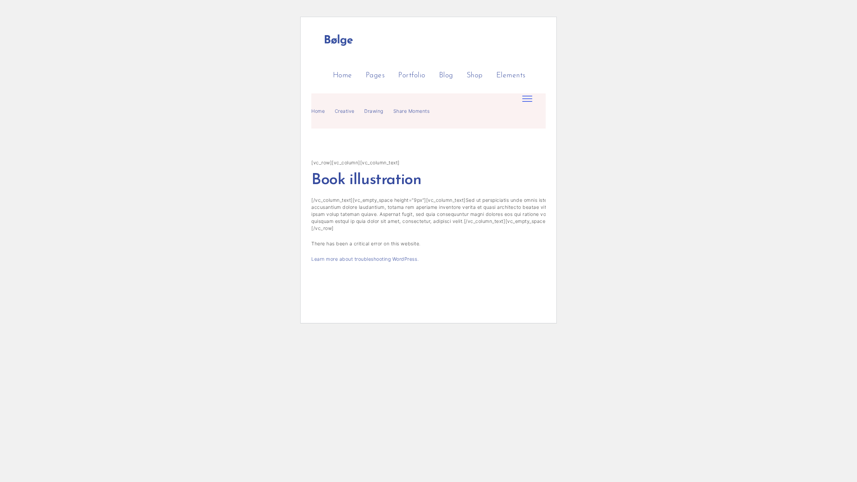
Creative (345, 111)
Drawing (373, 111)
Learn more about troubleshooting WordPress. (365, 259)
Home (318, 111)
